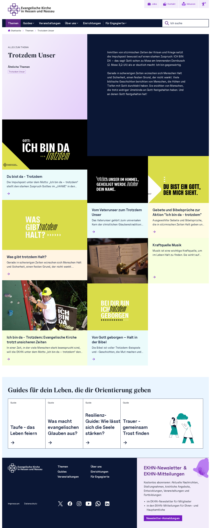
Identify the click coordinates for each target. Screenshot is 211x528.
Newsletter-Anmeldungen (163, 518)
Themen (29, 30)
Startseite (16, 30)
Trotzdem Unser (45, 30)
